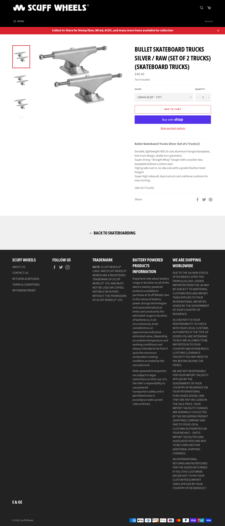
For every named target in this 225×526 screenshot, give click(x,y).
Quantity (200, 89)
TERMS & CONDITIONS (26, 285)
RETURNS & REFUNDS (25, 279)
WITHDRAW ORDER (24, 290)
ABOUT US (18, 267)
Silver (138, 89)
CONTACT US (20, 273)
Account (209, 21)
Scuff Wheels (27, 520)
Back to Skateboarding (114, 233)
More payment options (173, 128)
